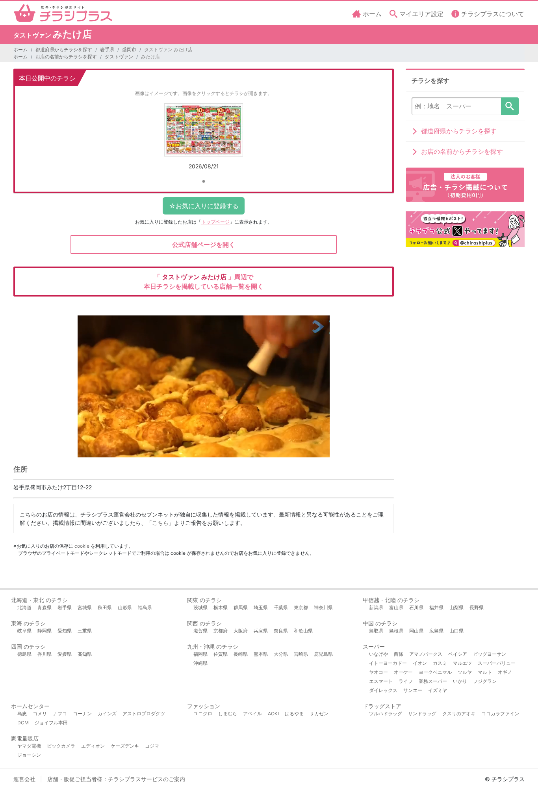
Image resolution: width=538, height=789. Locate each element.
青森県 (44, 607)
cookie (81, 546)
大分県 (281, 654)
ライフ (406, 681)
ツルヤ (465, 672)
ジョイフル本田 (51, 723)
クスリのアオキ (458, 713)
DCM (23, 723)
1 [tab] (204, 182)
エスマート (381, 681)
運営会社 (24, 779)
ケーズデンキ (125, 746)
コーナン (82, 713)
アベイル (252, 713)
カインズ (107, 713)
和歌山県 (303, 631)
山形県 (125, 607)
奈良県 (281, 631)
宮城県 (85, 607)
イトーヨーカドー (388, 663)
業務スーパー (433, 681)
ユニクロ (202, 713)
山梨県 (456, 607)
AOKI (273, 713)
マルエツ (462, 663)
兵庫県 (261, 631)
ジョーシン (29, 755)
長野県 (476, 607)
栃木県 (220, 607)
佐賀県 (220, 654)
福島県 (145, 607)
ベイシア (457, 654)
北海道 (24, 607)
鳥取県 (376, 631)
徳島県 (24, 654)
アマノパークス (425, 654)
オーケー (403, 672)
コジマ (152, 746)
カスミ (440, 663)
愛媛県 (65, 654)
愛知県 (65, 631)
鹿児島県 (323, 654)
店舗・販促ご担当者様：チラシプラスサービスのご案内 (116, 779)
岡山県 (416, 631)
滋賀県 (200, 631)
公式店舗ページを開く (203, 244)
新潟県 (376, 607)
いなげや (378, 654)
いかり (460, 681)
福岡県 (200, 654)
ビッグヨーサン (489, 654)
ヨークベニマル (435, 672)
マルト (485, 672)
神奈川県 (323, 607)
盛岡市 (129, 49)
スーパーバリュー (497, 663)
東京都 (301, 607)
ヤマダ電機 (29, 746)
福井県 (436, 607)
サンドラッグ (422, 713)
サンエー (412, 690)
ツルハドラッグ (385, 713)
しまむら (227, 713)
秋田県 (105, 607)
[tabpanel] (203, 139)
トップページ (215, 222)
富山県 (396, 607)
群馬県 (241, 607)
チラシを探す (510, 106)
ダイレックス (383, 690)
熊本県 (261, 654)
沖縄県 (200, 663)
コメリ (40, 713)
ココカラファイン (500, 713)
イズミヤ (437, 690)
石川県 (416, 607)
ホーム (20, 49)
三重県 (85, 631)
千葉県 (281, 607)
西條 (398, 654)
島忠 (22, 713)
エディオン (93, 746)
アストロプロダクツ (143, 713)
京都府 (220, 631)
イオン (420, 663)
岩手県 (107, 49)
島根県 (396, 631)
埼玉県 (261, 607)
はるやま (294, 713)
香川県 (44, 654)
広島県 (436, 631)
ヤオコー (378, 672)
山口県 (456, 631)
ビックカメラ (61, 746)
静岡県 (44, 631)
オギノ (505, 672)
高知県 (85, 654)
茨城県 (200, 607)
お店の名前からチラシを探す (66, 57)
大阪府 (241, 631)
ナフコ (60, 713)
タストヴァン (119, 57)
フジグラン (485, 681)
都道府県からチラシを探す (63, 49)
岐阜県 (24, 631)
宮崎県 (301, 654)
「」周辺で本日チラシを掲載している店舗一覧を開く (203, 281)
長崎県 (241, 654)
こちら (160, 522)
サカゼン (319, 713)
